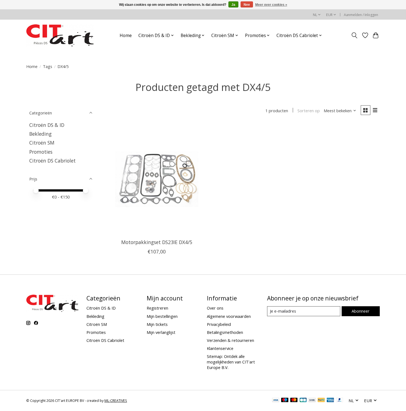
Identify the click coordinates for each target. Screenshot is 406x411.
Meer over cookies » (271, 5)
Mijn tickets (157, 324)
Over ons (215, 308)
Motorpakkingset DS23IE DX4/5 (156, 242)
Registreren (157, 308)
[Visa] (275, 400)
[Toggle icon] (354, 35)
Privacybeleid (219, 324)
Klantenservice (220, 348)
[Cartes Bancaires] (303, 400)
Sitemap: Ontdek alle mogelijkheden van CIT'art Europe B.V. (231, 362)
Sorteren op (308, 110)
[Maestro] (284, 400)
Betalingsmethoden (225, 332)
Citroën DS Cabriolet (52, 160)
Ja (233, 5)
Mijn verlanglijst (161, 332)
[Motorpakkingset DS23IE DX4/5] (156, 179)
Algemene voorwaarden (229, 316)
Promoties (40, 151)
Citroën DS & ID (46, 125)
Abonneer (361, 311)
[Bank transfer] (312, 400)
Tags (47, 66)
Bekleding (40, 133)
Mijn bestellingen (162, 316)
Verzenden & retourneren (230, 340)
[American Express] (330, 400)
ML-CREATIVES (115, 400)
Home (126, 35)
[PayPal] (321, 400)
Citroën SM (41, 142)
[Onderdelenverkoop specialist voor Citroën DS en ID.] (60, 35)
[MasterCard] (293, 400)
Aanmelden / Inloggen (361, 14)
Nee (247, 5)
